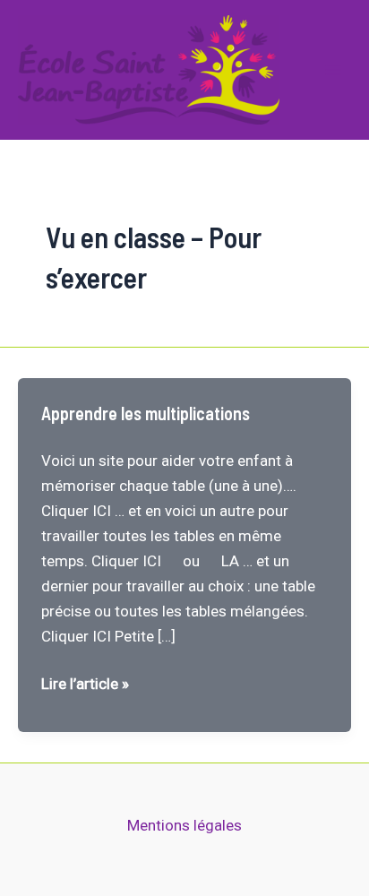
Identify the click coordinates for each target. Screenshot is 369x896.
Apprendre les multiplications (145, 413)
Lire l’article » (85, 685)
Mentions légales (184, 825)
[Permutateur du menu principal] (333, 69)
